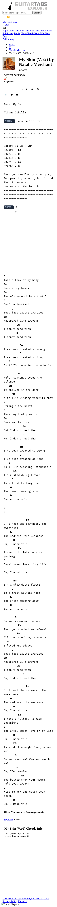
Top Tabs (19, 30)
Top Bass (29, 30)
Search (37, 13)
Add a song (8, 39)
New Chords (27, 33)
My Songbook (10, 22)
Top (4, 27)
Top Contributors (43, 30)
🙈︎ (17, 95)
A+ (38, 89)
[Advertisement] (28, 244)
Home (6, 24)
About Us (22, 901)
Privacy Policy (10, 901)
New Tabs (39, 33)
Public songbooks (11, 33)
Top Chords (8, 30)
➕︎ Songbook (11, 89)
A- (32, 89)
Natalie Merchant (17, 50)
